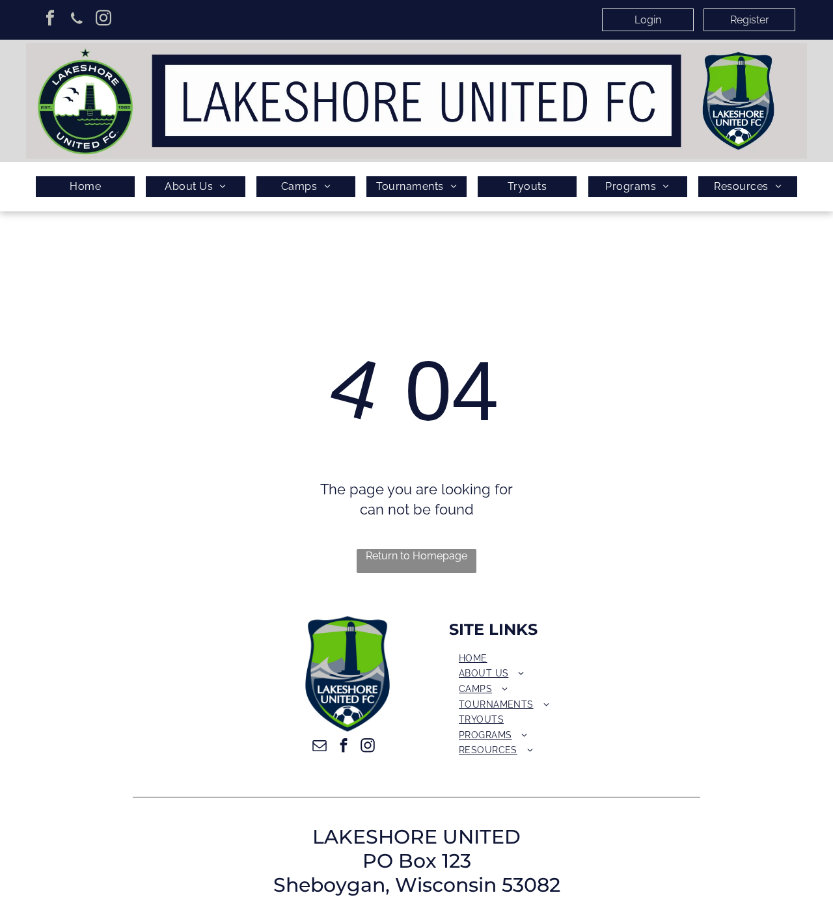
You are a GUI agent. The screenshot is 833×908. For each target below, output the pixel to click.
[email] (320, 747)
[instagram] (103, 19)
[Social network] (76, 19)
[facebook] (50, 19)
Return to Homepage (416, 556)
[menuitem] (85, 187)
